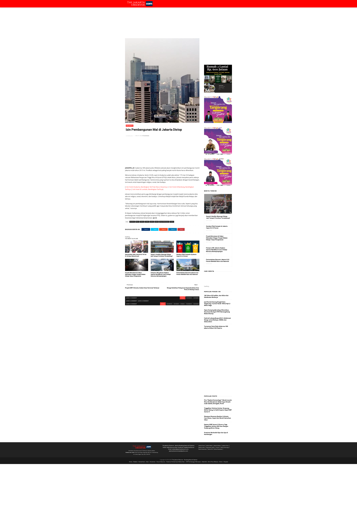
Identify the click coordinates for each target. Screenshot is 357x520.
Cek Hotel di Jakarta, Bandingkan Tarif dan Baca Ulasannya (146, 187)
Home (130, 462)
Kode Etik (204, 462)
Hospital (226, 462)
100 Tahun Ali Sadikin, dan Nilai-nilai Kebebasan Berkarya (216, 296)
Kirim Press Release (213, 462)
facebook (189, 298)
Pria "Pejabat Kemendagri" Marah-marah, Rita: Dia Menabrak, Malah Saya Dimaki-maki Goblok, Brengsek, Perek (218, 402)
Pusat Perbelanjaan (164, 221)
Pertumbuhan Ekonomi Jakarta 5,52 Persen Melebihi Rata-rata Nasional (187, 273)
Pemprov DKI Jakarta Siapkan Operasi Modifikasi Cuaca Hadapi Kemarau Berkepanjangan (161, 274)
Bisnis (137, 221)
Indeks (147, 221)
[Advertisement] (178, 21)
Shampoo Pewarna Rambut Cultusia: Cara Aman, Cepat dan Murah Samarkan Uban (217, 418)
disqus (182, 298)
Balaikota (130, 125)
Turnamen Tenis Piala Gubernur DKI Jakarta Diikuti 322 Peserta (216, 327)
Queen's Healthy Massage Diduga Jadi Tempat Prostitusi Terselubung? (162, 255)
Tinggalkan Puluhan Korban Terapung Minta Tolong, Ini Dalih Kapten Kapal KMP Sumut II (218, 410)
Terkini (171, 221)
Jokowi (156, 221)
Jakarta (151, 221)
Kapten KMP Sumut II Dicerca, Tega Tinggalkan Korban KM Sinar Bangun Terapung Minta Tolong (216, 426)
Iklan (147, 462)
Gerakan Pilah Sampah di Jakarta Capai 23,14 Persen (186, 255)
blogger (196, 298)
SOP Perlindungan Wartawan (193, 462)
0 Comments (146, 135)
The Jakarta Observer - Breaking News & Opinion (184, 459)
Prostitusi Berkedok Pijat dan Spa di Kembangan (216, 433)
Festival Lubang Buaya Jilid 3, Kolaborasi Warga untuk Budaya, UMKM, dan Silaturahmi (217, 320)
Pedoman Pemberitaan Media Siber (175, 462)
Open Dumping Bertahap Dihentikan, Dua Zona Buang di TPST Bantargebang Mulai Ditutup (217, 311)
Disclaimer (153, 462)
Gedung (142, 221)
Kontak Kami (142, 462)
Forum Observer (161, 462)
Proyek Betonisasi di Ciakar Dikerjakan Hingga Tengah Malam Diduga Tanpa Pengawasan (135, 274)
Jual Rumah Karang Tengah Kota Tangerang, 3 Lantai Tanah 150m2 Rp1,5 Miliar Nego (217, 303)
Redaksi (135, 462)
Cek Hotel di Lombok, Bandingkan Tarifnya (147, 189)
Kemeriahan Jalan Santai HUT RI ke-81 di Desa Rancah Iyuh (136, 255)
